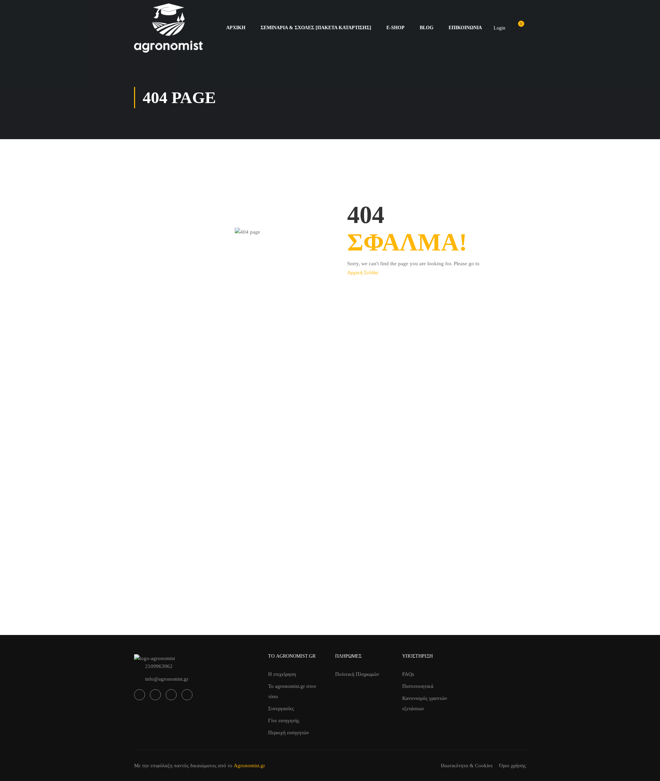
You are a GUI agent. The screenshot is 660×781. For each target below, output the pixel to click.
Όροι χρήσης (512, 765)
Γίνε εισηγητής (283, 720)
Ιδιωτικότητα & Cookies (467, 765)
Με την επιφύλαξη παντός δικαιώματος (175, 765)
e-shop (395, 27)
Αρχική (235, 27)
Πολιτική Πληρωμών (357, 674)
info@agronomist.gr (166, 679)
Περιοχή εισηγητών (288, 732)
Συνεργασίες (281, 708)
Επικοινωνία (465, 27)
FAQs (408, 674)
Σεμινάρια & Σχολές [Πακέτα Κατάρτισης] (316, 27)
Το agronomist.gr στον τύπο (292, 691)
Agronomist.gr (249, 765)
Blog (426, 27)
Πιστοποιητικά (417, 686)
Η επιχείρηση (282, 674)
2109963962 (159, 666)
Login (499, 28)
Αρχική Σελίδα (362, 272)
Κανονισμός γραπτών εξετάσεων (424, 703)
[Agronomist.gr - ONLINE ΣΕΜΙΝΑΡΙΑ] (168, 28)
